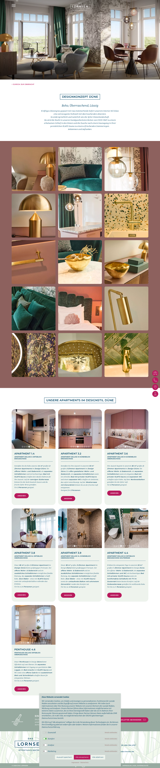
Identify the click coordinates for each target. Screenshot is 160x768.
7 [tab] (36, 447)
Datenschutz (84, 762)
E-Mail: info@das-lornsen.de (122, 752)
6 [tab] (33, 447)
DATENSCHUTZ (142, 765)
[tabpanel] (80, 40)
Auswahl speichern (64, 757)
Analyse (51, 745)
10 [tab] (42, 447)
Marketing (52, 751)
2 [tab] (25, 447)
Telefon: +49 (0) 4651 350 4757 (123, 745)
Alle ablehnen (98, 757)
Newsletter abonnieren (129, 720)
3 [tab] (27, 447)
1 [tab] (23, 447)
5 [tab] (31, 447)
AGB (134, 765)
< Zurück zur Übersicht (23, 84)
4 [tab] (29, 447)
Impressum (75, 762)
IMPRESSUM (126, 765)
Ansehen (22, 496)
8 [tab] (38, 447)
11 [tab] (44, 447)
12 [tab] (45, 546)
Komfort (51, 739)
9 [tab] (40, 447)
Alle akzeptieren (82, 757)
